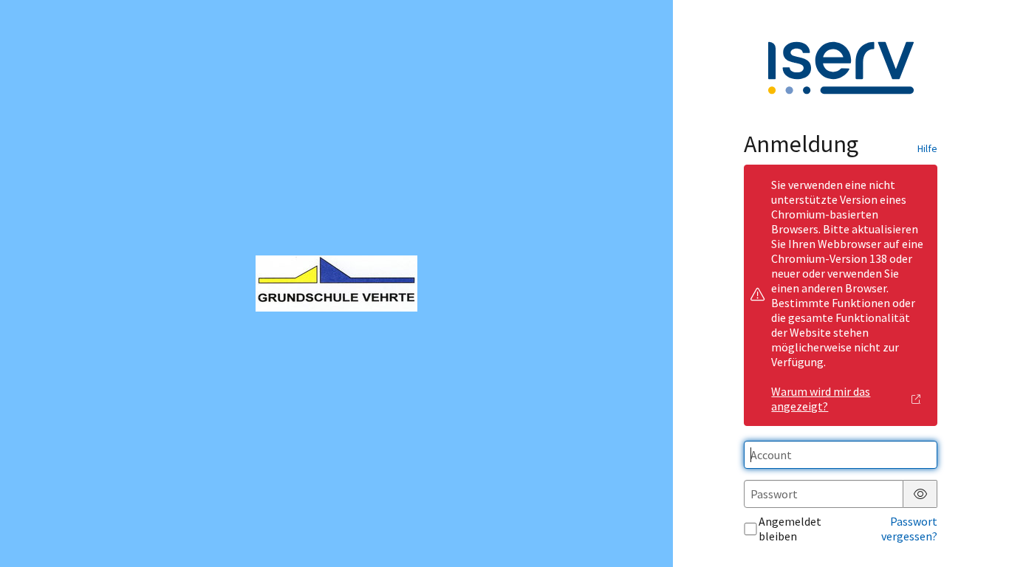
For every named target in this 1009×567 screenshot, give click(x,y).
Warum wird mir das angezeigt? (820, 398)
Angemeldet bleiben (790, 528)
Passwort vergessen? (909, 528)
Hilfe (927, 148)
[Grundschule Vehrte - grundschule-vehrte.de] (336, 283)
